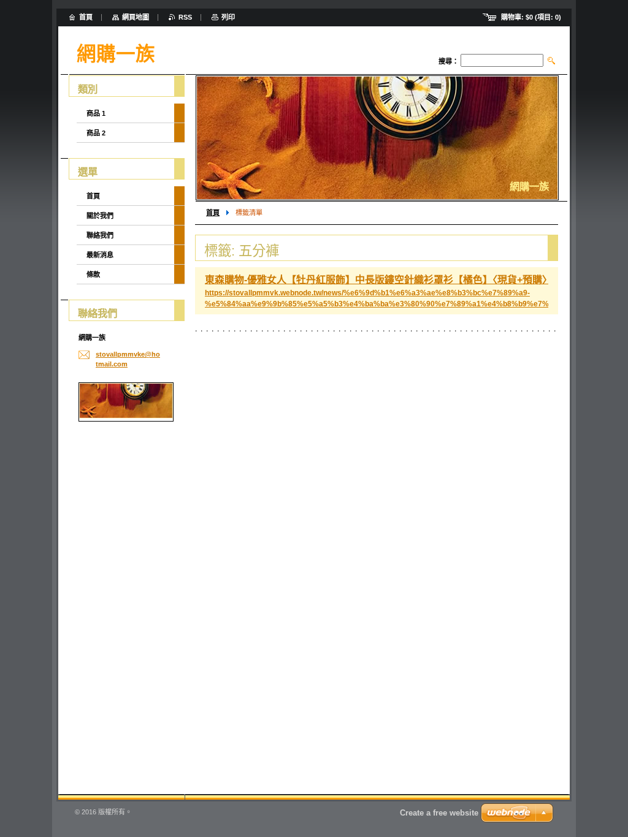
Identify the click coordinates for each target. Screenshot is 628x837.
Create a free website (439, 812)
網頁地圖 (135, 17)
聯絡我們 (99, 235)
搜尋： (448, 61)
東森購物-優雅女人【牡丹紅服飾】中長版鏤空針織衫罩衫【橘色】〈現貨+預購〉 (378, 280)
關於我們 (99, 215)
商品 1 (95, 113)
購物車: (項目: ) (531, 17)
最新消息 (99, 255)
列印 (228, 17)
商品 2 (95, 133)
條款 (93, 274)
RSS (185, 17)
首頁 (213, 212)
